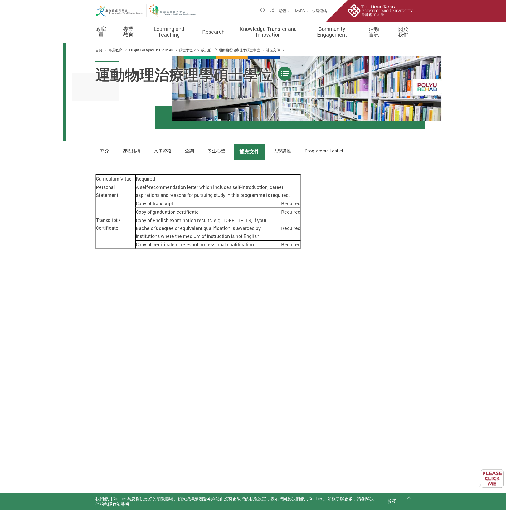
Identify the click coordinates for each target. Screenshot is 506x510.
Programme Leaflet (324, 151)
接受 (392, 501)
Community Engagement (332, 32)
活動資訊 (374, 32)
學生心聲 (216, 151)
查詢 (189, 151)
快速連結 (319, 11)
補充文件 (273, 50)
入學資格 (163, 151)
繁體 (282, 11)
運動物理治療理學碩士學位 (240, 50)
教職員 (101, 32)
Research (213, 32)
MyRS (300, 11)
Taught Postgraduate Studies (151, 50)
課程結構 (131, 151)
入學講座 (282, 151)
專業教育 (128, 32)
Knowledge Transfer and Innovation (268, 32)
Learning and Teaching (169, 32)
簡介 (104, 151)
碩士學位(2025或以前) (196, 50)
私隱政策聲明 (116, 504)
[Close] (409, 497)
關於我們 (403, 32)
